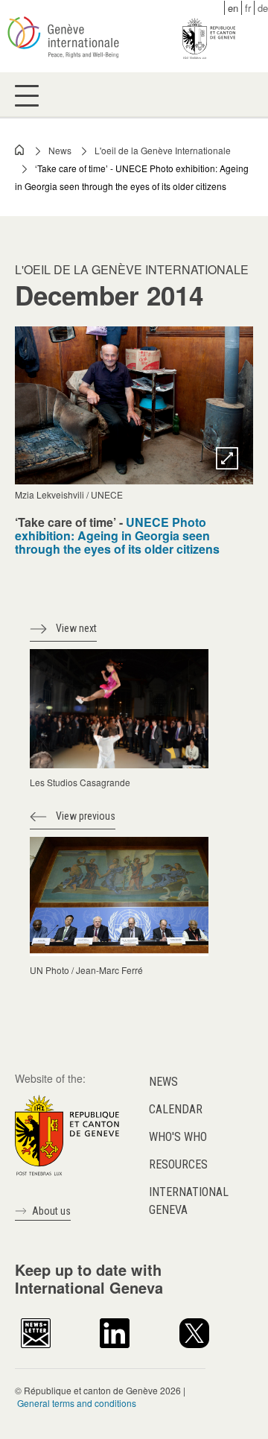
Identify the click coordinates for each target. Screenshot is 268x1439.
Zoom (227, 458)
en (233, 8)
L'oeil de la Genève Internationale (163, 150)
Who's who (178, 1137)
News (59, 150)
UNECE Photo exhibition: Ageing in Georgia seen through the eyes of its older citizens (117, 535)
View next (76, 628)
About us (51, 1211)
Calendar (175, 1109)
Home (20, 150)
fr (248, 8)
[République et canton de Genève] (67, 1134)
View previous (85, 816)
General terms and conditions (76, 1403)
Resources (178, 1164)
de (263, 8)
